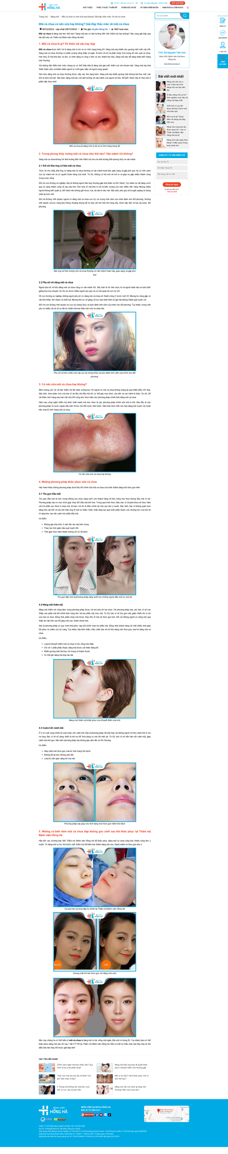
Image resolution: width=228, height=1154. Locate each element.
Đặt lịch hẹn (177, 3)
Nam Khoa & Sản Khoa (172, 7)
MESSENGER (222, 38)
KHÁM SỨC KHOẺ (128, 7)
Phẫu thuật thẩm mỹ (107, 7)
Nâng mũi (55, 16)
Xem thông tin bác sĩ (172, 64)
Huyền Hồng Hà (99, 29)
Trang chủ (43, 16)
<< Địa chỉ (222, 52)
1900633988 (162, 3)
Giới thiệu (87, 7)
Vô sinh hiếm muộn (149, 7)
